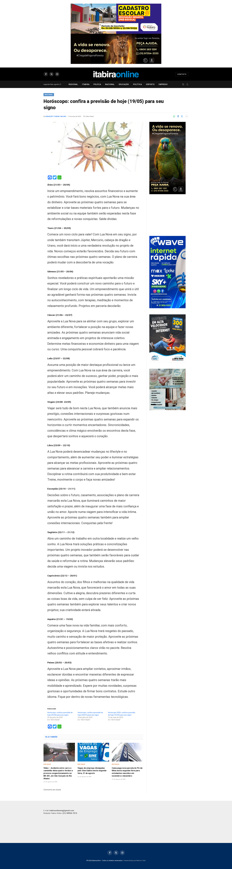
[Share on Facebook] (178, 116)
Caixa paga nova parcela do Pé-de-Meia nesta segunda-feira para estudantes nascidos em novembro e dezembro (127, 772)
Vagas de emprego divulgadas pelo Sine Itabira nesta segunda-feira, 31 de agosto (92, 770)
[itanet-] (167, 362)
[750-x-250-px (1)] (116, 19)
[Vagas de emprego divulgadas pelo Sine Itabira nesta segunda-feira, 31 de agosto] (93, 752)
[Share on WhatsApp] (174, 116)
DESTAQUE (47, 764)
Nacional (110, 84)
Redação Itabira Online (56, 116)
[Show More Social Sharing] (186, 116)
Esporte (150, 84)
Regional (73, 84)
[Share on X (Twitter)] (182, 116)
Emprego (163, 84)
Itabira (85, 84)
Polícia (97, 84)
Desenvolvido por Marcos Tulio (135, 860)
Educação (124, 84)
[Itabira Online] (116, 74)
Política (137, 84)
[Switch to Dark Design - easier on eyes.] (187, 84)
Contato (181, 74)
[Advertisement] (168, 215)
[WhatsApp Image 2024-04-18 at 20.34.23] (167, 308)
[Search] (183, 84)
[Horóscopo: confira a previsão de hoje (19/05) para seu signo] (93, 147)
